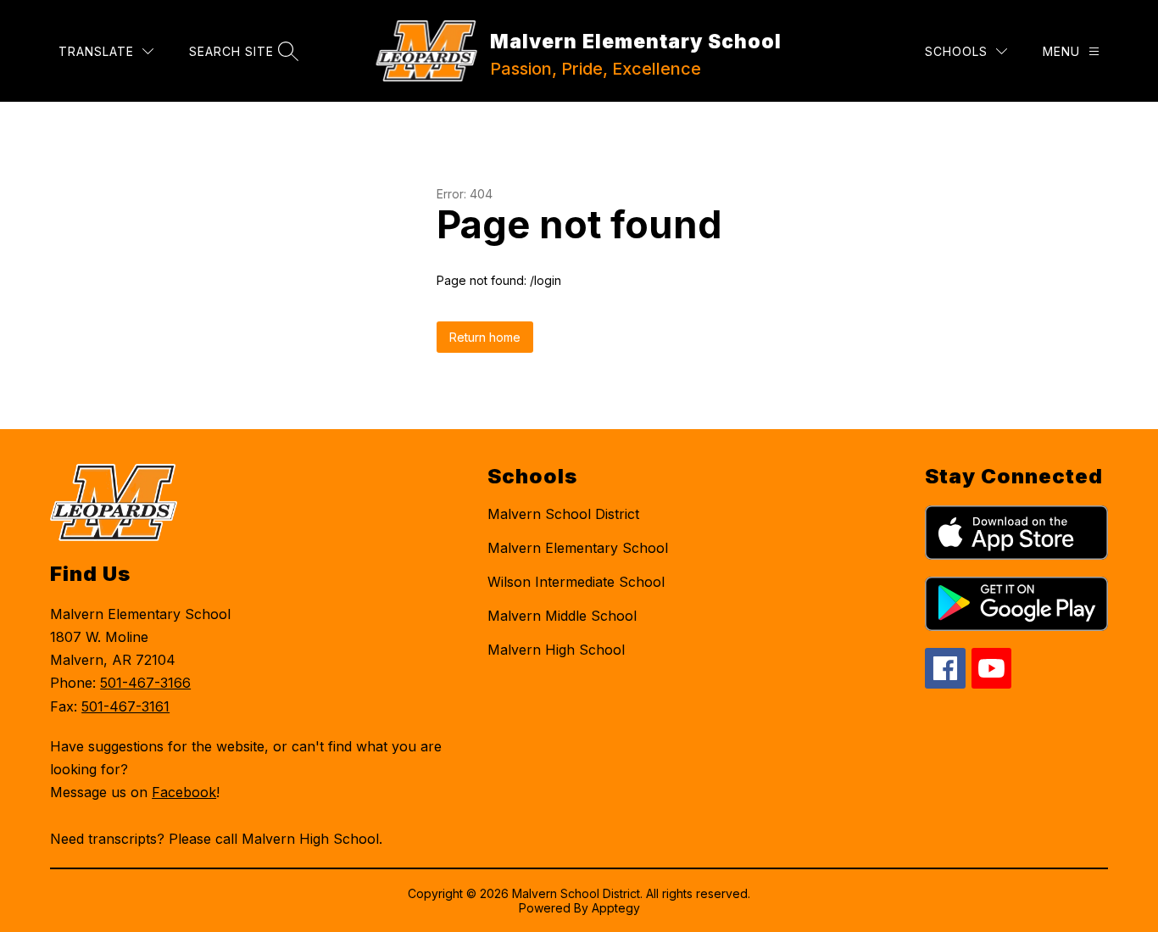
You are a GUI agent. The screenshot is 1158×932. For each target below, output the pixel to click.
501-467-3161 (125, 706)
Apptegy (616, 908)
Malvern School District (563, 513)
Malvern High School (556, 649)
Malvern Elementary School (577, 547)
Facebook (184, 792)
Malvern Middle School (562, 615)
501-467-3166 (145, 682)
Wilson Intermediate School (576, 581)
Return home (485, 337)
